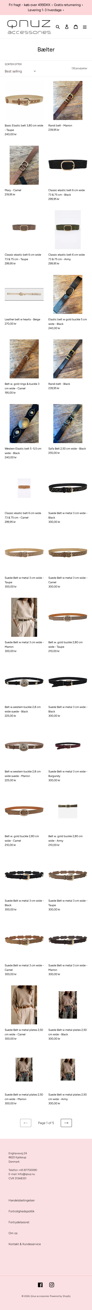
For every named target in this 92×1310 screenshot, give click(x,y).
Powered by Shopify (60, 1296)
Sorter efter (13, 64)
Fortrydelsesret (19, 1222)
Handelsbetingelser (22, 1200)
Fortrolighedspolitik (21, 1211)
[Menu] (84, 26)
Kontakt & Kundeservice (25, 1244)
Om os (13, 1233)
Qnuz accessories (40, 1296)
